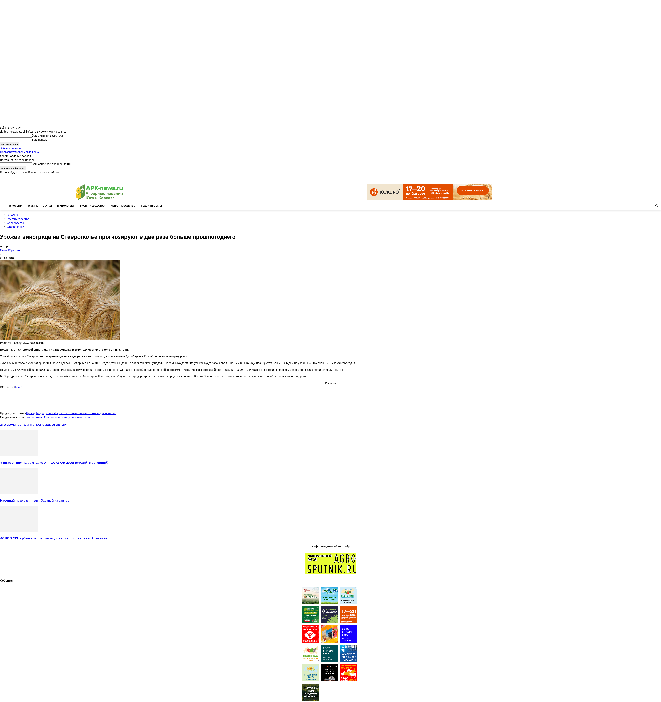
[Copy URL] (42, 396)
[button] (657, 206)
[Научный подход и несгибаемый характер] (19, 493)
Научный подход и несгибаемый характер (35, 500)
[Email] (30, 396)
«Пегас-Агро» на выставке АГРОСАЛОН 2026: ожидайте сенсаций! (54, 462)
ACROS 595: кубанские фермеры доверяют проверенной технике (53, 538)
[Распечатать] (54, 396)
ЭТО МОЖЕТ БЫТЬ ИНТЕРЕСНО (22, 425)
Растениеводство (18, 219)
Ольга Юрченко (10, 250)
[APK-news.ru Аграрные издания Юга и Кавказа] (99, 192)
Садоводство (15, 223)
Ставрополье (15, 227)
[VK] (17, 396)
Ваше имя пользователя (47, 135)
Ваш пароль (39, 140)
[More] (67, 396)
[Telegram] (5, 396)
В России (13, 215)
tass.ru (19, 387)
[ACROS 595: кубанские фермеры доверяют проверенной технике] (19, 531)
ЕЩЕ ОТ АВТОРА (56, 425)
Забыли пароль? (10, 148)
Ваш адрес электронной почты (51, 164)
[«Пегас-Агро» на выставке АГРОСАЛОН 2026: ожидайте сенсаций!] (19, 455)
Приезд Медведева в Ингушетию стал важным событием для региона (71, 413)
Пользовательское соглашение (20, 152)
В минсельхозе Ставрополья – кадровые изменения (57, 417)
